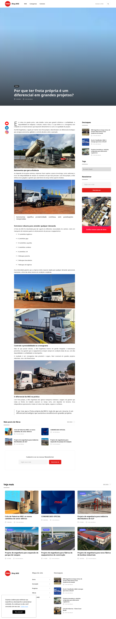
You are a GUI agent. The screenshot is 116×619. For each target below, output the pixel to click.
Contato (42, 4)
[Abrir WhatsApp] (111, 614)
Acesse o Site (99, 4)
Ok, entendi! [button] (19, 612)
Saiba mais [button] (24, 606)
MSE (25, 4)
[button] (33, 4)
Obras (16, 86)
